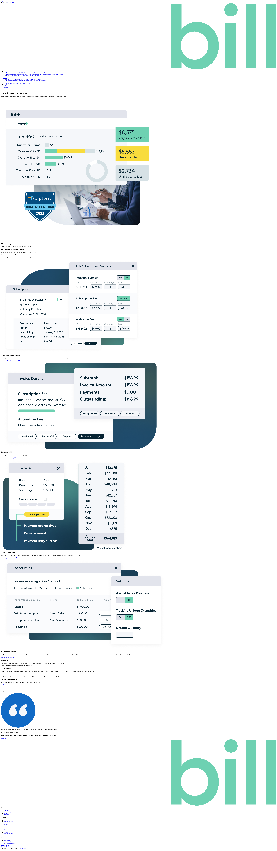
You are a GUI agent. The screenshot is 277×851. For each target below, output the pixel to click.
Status (4, 822)
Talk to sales (3, 738)
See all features (4, 684)
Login (4, 85)
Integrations (34, 74)
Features (5, 76)
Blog (26, 80)
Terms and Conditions (8, 833)
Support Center (25, 82)
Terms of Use (6, 835)
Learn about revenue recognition (8, 657)
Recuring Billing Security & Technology (12, 812)
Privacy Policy (6, 832)
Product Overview (32, 72)
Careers (5, 831)
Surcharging (6, 813)
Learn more (3, 99)
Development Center (8, 821)
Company (5, 78)
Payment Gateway (23, 75)
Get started (8, 99)
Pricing (5, 84)
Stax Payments (22, 848)
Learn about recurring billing (7, 458)
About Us (23, 79)
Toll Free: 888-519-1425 (9, 843)
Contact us (5, 87)
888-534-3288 (10, 2)
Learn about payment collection (8, 558)
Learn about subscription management (9, 360)
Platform (5, 71)
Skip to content (4, 1)
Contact (19, 83)
